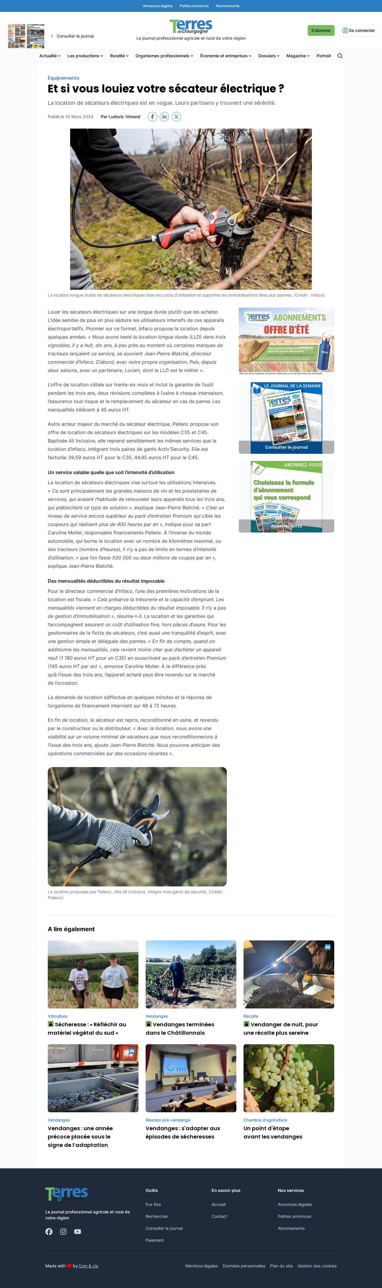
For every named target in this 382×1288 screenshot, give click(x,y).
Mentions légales (201, 1265)
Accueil (219, 1204)
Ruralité (117, 55)
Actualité (48, 55)
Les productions (83, 55)
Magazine (296, 55)
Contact (219, 1216)
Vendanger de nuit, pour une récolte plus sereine (281, 1028)
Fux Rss (153, 1204)
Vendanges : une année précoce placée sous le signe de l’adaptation (80, 1137)
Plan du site (281, 1265)
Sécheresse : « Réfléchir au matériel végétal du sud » (87, 1028)
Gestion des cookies (317, 1265)
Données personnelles (244, 1265)
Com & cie (88, 1265)
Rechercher (157, 1216)
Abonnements (291, 1228)
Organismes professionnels (162, 55)
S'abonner (321, 30)
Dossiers (267, 55)
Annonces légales (295, 1204)
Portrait (324, 55)
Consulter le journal (164, 1228)
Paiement (155, 1240)
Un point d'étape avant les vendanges (273, 1132)
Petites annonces (294, 1216)
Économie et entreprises (224, 55)
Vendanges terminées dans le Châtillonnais (180, 1028)
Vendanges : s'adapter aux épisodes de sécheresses (183, 1132)
